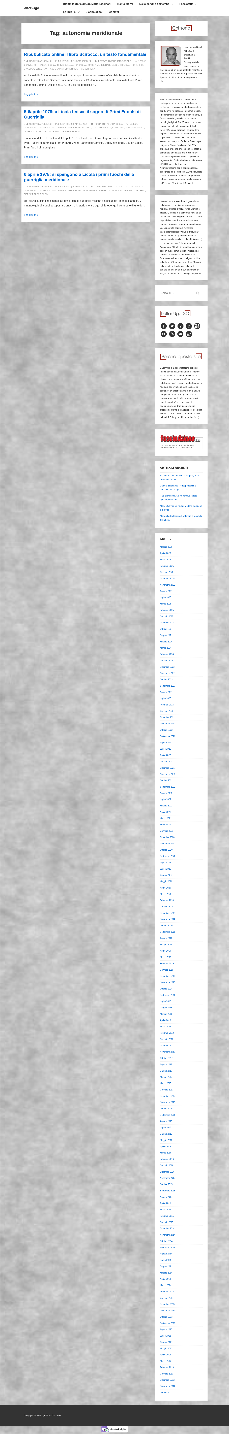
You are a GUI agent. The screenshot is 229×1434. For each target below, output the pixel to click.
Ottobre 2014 (166, 1241)
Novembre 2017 (167, 1052)
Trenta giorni (125, 4)
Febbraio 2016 (167, 1159)
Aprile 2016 (165, 1146)
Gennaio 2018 (166, 1039)
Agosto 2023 (166, 692)
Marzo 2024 (165, 648)
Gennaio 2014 (166, 1298)
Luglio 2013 (165, 1336)
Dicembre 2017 (167, 1045)
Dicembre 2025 (167, 578)
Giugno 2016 (166, 1134)
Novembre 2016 (167, 1102)
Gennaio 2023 (166, 711)
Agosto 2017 (166, 1064)
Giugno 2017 (166, 1071)
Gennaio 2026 (166, 572)
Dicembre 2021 (167, 768)
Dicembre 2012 (167, 1380)
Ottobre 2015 (166, 1184)
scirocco (42, 194)
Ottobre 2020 (166, 850)
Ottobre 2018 (166, 988)
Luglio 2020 (165, 869)
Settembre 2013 (167, 1323)
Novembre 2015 (167, 1178)
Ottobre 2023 (166, 679)
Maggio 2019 (166, 944)
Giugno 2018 (166, 1007)
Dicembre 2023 (167, 667)
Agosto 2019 (166, 938)
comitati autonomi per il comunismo (102, 190)
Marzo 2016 (165, 1152)
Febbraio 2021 (167, 824)
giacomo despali (33, 69)
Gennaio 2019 (166, 970)
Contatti (114, 12)
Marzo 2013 (165, 1361)
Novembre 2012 (167, 1386)
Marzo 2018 (165, 1026)
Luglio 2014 (165, 1260)
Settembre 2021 (167, 787)
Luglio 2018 (165, 1001)
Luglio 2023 (165, 698)
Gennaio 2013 (166, 1373)
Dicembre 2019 (167, 913)
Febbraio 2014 (167, 1291)
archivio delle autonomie (68, 65)
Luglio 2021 (165, 799)
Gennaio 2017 (166, 1089)
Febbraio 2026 (167, 566)
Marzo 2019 (165, 957)
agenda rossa (114, 124)
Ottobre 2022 (166, 730)
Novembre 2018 (167, 982)
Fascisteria (186, 4)
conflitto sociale (120, 61)
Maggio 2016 (166, 1140)
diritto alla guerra (134, 190)
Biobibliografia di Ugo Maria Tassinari (86, 4)
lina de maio (53, 131)
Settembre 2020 (167, 856)
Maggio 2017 (166, 1077)
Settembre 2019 (167, 932)
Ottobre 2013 (166, 1317)
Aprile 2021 (165, 812)
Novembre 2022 (167, 723)
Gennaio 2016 (166, 1165)
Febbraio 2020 (167, 900)
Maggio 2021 (166, 805)
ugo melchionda (70, 131)
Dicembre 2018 (167, 976)
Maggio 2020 (166, 881)
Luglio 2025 (165, 597)
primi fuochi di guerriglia (80, 69)
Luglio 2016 (165, 1127)
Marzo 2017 (165, 1083)
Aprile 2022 (165, 755)
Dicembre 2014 (167, 1228)
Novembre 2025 (167, 585)
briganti (86, 128)
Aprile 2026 (165, 553)
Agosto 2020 (166, 862)
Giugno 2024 (166, 635)
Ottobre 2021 (166, 780)
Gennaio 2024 (166, 660)
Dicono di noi (93, 12)
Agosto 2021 (166, 793)
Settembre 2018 (167, 995)
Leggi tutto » (31, 94)
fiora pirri (137, 65)
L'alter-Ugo (30, 8)
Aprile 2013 (165, 1354)
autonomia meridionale (97, 65)
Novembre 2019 (167, 919)
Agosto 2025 (166, 591)
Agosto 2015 (166, 1197)
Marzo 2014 (165, 1285)
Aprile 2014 (165, 1279)
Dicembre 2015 (167, 1172)
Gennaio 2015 (166, 1222)
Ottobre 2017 (166, 1058)
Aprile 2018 (165, 1020)
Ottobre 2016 (166, 1108)
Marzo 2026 (165, 559)
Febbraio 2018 (167, 1033)
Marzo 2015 (165, 1209)
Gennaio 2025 (166, 616)
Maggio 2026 (166, 547)
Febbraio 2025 (167, 610)
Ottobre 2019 (166, 925)
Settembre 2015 (167, 1190)
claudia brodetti (101, 128)
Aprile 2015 (165, 1203)
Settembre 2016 (167, 1115)
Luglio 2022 (165, 749)
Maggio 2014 (166, 1273)
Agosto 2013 (166, 1329)
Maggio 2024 (166, 641)
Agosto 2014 (166, 1253)
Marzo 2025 (165, 603)
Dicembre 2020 (167, 837)
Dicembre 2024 (167, 622)
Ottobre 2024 (166, 629)
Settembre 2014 (167, 1247)
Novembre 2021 (167, 774)
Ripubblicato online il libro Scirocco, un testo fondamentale (85, 54)
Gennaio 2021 (166, 831)
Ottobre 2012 (166, 1392)
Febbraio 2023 (167, 704)
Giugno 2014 (166, 1266)
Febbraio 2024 (167, 654)
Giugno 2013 (166, 1342)
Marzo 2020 (165, 894)
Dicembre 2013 (167, 1304)
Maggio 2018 (166, 1014)
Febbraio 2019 (167, 963)
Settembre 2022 (167, 736)
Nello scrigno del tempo (154, 4)
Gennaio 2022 (166, 761)
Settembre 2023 (167, 686)
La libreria (69, 12)
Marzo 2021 (165, 818)
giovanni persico (134, 128)
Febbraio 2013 (167, 1367)
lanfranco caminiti (54, 69)
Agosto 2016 (166, 1121)
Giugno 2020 (166, 875)
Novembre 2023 (167, 673)
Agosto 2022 (166, 742)
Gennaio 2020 (166, 906)
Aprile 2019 (165, 951)
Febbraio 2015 (167, 1216)
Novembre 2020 (167, 843)
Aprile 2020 (165, 888)
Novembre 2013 (167, 1310)
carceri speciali (121, 65)
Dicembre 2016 (167, 1096)
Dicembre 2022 (167, 717)
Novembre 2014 (167, 1235)
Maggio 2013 (166, 1348)
